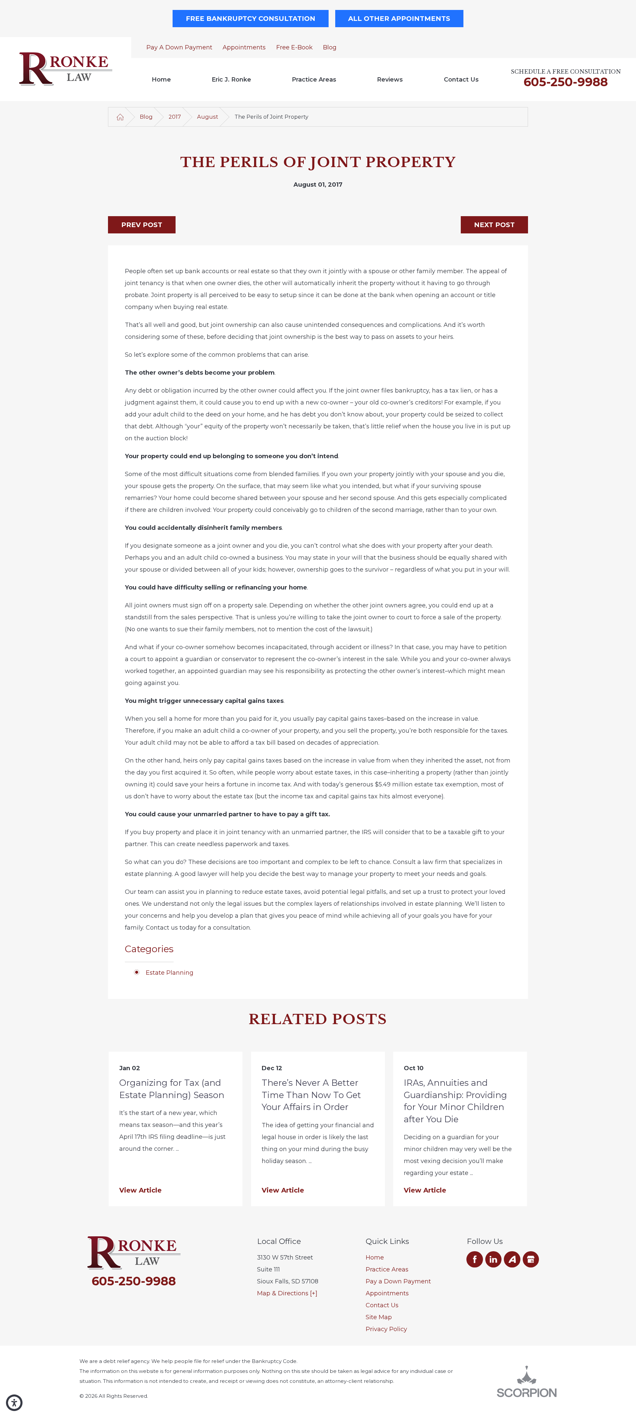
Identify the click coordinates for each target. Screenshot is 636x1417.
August (207, 116)
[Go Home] (120, 117)
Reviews (390, 79)
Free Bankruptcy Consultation (250, 19)
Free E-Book (294, 47)
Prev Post (141, 225)
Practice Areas (314, 79)
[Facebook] (474, 1259)
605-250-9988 (566, 82)
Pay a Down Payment (179, 47)
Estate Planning (169, 972)
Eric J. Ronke (231, 79)
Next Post (494, 225)
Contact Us (461, 79)
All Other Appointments (399, 19)
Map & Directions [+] (287, 1293)
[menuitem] (161, 79)
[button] (14, 1402)
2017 (175, 116)
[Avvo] (512, 1259)
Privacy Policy (386, 1329)
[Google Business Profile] (531, 1259)
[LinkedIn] (493, 1259)
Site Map (379, 1317)
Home (161, 79)
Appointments (244, 47)
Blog (330, 47)
